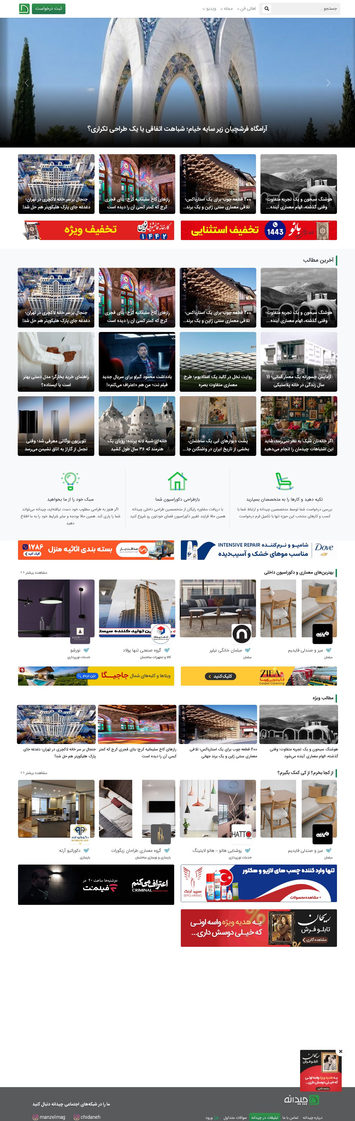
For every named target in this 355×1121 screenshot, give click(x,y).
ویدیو (211, 9)
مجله (228, 9)
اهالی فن (248, 9)
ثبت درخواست (49, 9)
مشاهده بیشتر (35, 573)
